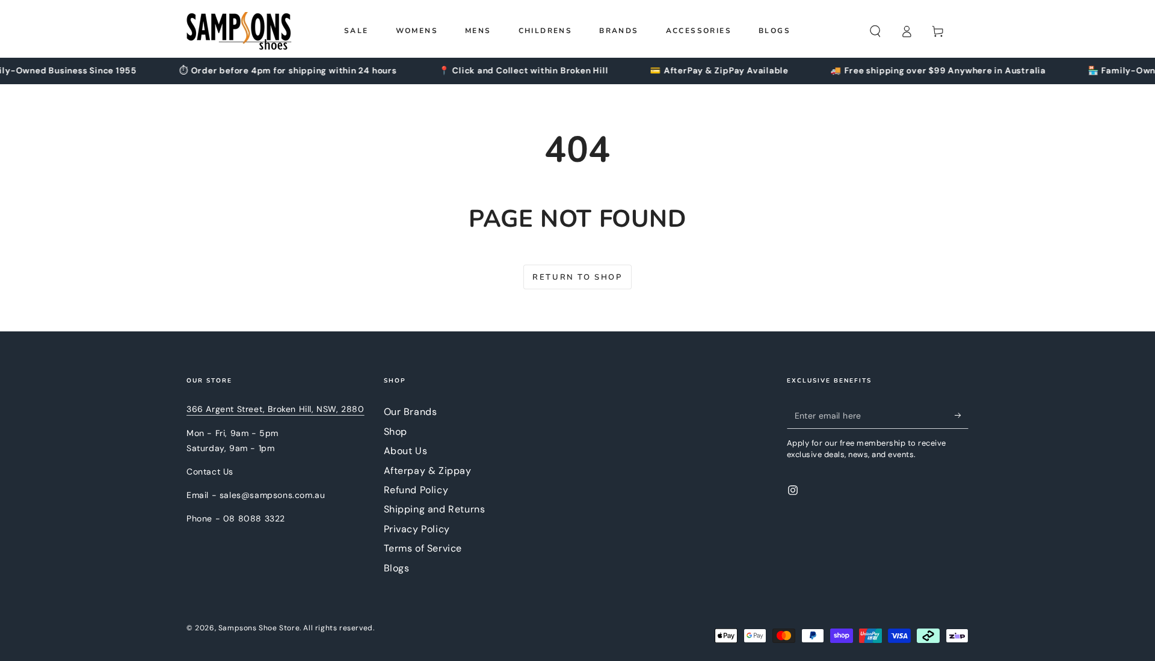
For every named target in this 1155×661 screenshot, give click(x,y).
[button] (875, 31)
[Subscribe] (962, 415)
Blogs (397, 568)
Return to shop (577, 277)
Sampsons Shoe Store (259, 628)
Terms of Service (423, 548)
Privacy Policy (417, 529)
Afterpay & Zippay (428, 470)
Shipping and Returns (434, 509)
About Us (406, 450)
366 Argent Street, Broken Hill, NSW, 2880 (275, 409)
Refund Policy (416, 490)
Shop (395, 431)
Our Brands (410, 411)
